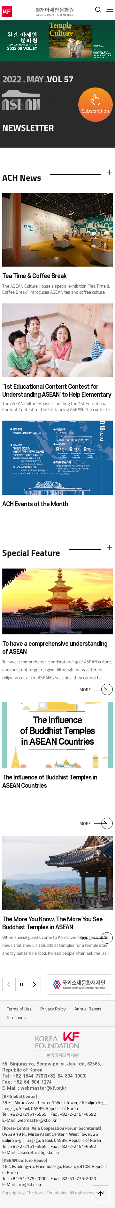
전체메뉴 (109, 9)
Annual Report (87, 1008)
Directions (16, 1017)
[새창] (79, 984)
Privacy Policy (53, 1008)
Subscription (95, 111)
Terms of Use (19, 1008)
